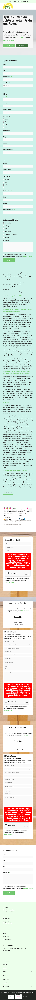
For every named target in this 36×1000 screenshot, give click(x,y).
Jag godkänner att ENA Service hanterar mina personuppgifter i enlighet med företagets (18, 255)
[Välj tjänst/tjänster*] (18, 662)
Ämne (4, 866)
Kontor (6, 127)
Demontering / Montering (11, 234)
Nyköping (5, 972)
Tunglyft (7, 237)
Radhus (6, 124)
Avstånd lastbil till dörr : (9, 149)
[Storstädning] (18, 669)
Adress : (5, 103)
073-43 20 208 (12, 1)
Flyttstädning (8, 223)
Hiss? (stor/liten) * (7, 191)
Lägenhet (7, 119)
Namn (4, 64)
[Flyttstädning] (18, 667)
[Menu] (31, 6)
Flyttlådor (7, 228)
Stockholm (6, 986)
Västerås (5, 983)
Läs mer (25, 997)
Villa (6, 122)
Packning (7, 226)
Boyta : (5, 96)
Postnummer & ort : (8, 109)
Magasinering (8, 231)
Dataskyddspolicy (27, 256)
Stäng (18, 997)
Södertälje (5, 975)
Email (4, 70)
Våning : (5, 136)
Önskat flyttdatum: (7, 83)
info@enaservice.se (23, 1)
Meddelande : (6, 240)
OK (11, 997)
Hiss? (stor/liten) (7, 130)
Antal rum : (6, 143)
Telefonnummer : (7, 76)
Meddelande (6, 872)
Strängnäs (6, 979)
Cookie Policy (6, 936)
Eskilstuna (5, 968)
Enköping (5, 964)
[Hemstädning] (18, 665)
